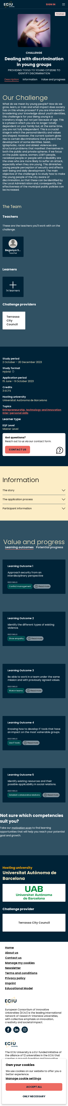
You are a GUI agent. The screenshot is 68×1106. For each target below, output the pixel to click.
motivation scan (22, 828)
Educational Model (19, 988)
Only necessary (34, 1096)
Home (9, 948)
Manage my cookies (20, 963)
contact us (17, 449)
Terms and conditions (21, 973)
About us (11, 953)
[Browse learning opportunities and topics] (63, 4)
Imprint (10, 983)
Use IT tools (14, 742)
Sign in (50, 4)
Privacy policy (15, 978)
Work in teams (16, 690)
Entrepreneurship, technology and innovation (32, 409)
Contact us (13, 958)
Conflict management (20, 586)
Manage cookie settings (23, 1078)
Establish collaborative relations (24, 795)
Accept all (34, 1087)
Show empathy (16, 638)
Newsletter (13, 968)
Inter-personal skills (15, 413)
